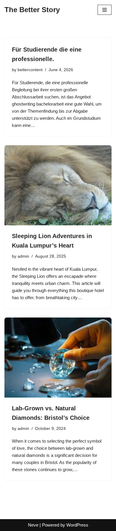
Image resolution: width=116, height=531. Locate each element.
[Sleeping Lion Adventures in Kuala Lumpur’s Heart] (58, 185)
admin (23, 256)
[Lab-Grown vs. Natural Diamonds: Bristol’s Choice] (58, 358)
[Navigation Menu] (105, 10)
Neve (33, 524)
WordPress (77, 524)
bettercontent (30, 70)
